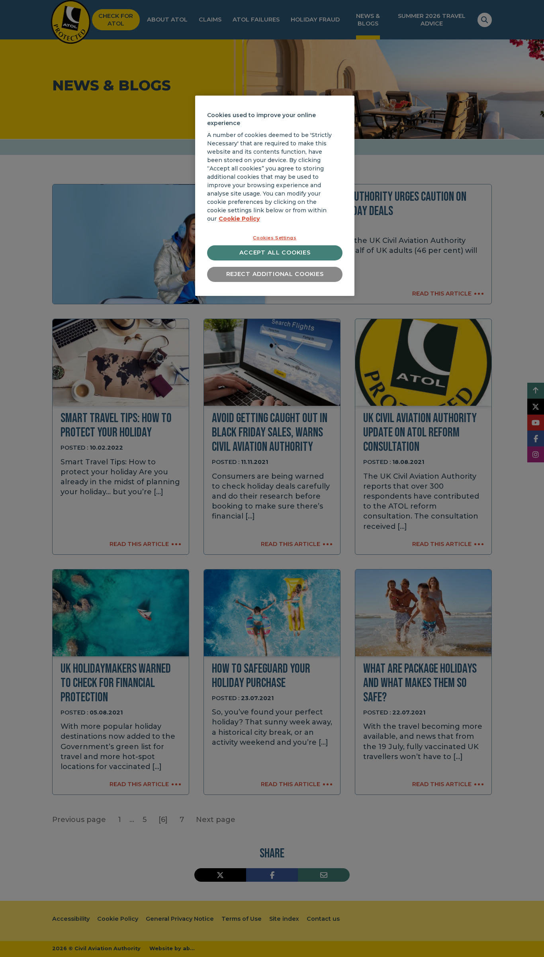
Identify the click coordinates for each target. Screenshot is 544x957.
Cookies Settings (274, 238)
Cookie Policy (239, 218)
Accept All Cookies (275, 252)
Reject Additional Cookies (275, 274)
